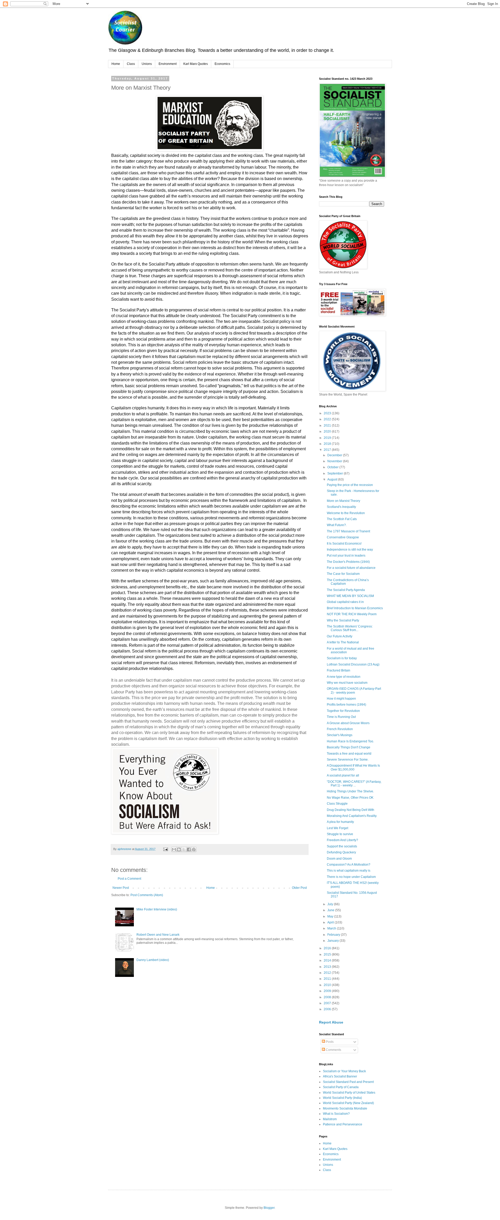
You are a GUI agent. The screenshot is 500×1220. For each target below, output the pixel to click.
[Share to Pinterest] (193, 849)
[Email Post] (165, 849)
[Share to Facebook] (188, 849)
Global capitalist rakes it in (345, 602)
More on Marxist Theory (343, 501)
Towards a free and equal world (349, 753)
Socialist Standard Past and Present (348, 1082)
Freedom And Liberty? (342, 840)
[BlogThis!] (179, 849)
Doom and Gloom (339, 858)
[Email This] (174, 849)
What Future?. (337, 525)
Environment (168, 64)
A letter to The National (343, 642)
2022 (328, 419)
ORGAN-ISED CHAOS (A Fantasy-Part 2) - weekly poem (354, 690)
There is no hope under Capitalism (351, 877)
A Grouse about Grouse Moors (348, 723)
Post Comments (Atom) (146, 895)
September (335, 473)
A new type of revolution (343, 677)
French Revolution (340, 729)
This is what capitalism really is (348, 870)
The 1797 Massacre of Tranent (348, 531)
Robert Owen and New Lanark (157, 934)
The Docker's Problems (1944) (348, 562)
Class (131, 64)
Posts (329, 1042)
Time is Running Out (341, 717)
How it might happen (341, 698)
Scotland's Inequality (341, 507)
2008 (328, 997)
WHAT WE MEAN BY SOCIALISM (350, 596)
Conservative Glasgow (343, 537)
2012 (328, 973)
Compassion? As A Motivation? (348, 864)
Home (115, 64)
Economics (222, 64)
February (334, 934)
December (335, 455)
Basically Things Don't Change (348, 747)
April (331, 922)
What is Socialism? (336, 1114)
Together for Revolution (343, 711)
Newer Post (121, 888)
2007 (328, 1003)
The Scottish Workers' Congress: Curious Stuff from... (350, 628)
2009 (328, 991)
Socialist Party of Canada (341, 1087)
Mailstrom (330, 1119)
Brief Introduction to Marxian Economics (355, 608)
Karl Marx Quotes (195, 64)
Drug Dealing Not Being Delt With (350, 810)
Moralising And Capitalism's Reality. (352, 816)
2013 (328, 967)
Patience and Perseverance (342, 1124)
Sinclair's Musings (339, 735)
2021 (328, 425)
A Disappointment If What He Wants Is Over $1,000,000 (353, 767)
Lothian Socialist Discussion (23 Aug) (353, 664)
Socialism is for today (342, 658)
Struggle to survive (340, 834)
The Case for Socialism (343, 574)
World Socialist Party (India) (342, 1098)
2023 (328, 413)
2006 (328, 1009)
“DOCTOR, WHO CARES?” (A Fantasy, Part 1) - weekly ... (354, 783)
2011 (328, 979)
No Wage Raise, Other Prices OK (350, 797)
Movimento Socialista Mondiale (345, 1108)
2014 (328, 960)
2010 (328, 985)
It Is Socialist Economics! (344, 543)
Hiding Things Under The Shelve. (350, 791)
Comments (333, 1050)
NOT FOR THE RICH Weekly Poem (352, 614)
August (332, 479)
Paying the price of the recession (350, 485)
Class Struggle (337, 803)
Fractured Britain (338, 670)
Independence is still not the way (350, 549)
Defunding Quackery (341, 852)
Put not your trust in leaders (346, 555)
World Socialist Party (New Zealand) (348, 1103)
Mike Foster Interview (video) (156, 909)
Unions (147, 64)
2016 (328, 948)
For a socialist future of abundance (351, 568)
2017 (328, 450)
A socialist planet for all (343, 775)
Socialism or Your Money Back (344, 1071)
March (332, 928)
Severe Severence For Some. (347, 759)
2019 (328, 438)
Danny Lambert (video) (152, 960)
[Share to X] (183, 849)
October (333, 467)
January (333, 940)
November (335, 461)
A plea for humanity (340, 822)
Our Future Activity (339, 636)
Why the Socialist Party (343, 620)
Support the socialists (342, 846)
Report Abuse (331, 1022)
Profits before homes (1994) (346, 704)
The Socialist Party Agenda (346, 590)
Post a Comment (129, 878)
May (330, 916)
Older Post (299, 888)
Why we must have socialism (347, 683)
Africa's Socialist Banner (340, 1076)
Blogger (269, 1208)
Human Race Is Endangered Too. (350, 741)
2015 (328, 954)
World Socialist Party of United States (349, 1092)
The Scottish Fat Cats (342, 519)
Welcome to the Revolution (346, 513)
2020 (328, 431)
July (330, 904)
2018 (328, 444)
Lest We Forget (337, 828)
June (331, 910)
